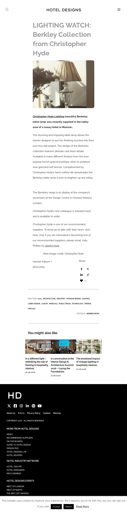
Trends (87, 304)
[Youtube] (39, 406)
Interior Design (73, 299)
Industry (61, 299)
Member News (92, 314)
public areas (65, 304)
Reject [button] (68, 506)
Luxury (44, 304)
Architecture (49, 299)
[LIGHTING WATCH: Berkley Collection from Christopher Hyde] (81, 269)
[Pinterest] (33, 406)
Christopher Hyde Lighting (48, 116)
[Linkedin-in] (27, 406)
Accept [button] (56, 506)
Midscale (53, 304)
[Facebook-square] (15, 406)
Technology (77, 304)
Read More (82, 506)
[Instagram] (21, 406)
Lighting (86, 299)
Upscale (31, 309)
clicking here (52, 245)
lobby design (34, 304)
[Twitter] (9, 406)
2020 (40, 299)
